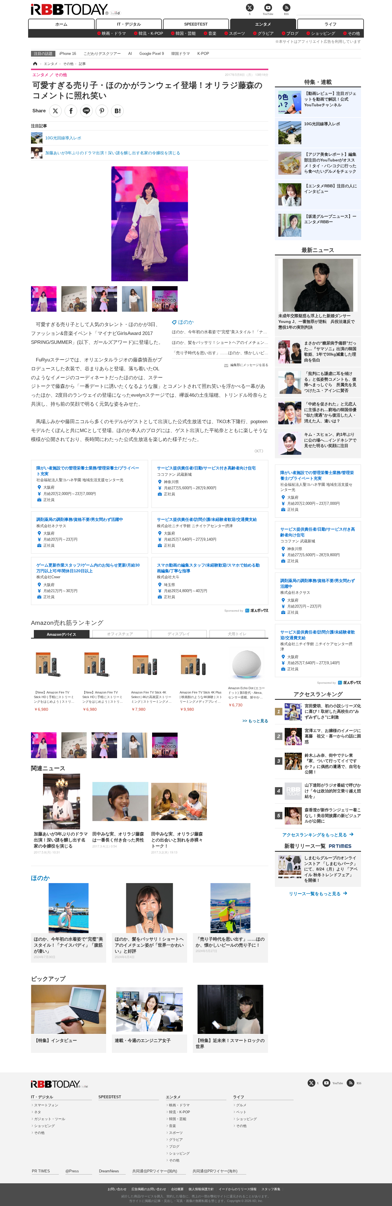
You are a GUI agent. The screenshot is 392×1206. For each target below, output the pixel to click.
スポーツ (237, 33)
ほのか (186, 322)
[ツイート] (55, 111)
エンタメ (263, 24)
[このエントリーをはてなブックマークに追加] (117, 111)
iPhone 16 (67, 53)
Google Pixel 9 (151, 53)
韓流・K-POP (151, 33)
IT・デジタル (129, 24)
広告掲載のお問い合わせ (148, 1189)
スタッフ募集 (270, 1189)
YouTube (338, 1083)
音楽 (212, 33)
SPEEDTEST (196, 24)
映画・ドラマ (114, 33)
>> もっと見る (255, 720)
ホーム (61, 24)
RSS (359, 1083)
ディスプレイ (179, 634)
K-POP (203, 53)
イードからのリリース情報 (238, 1189)
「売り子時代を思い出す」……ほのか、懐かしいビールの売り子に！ (234, 352)
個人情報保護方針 (201, 1189)
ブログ (292, 33)
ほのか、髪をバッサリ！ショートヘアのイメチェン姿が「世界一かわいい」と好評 (246, 342)
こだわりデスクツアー (102, 53)
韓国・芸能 (186, 33)
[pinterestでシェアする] (102, 111)
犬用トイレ (237, 634)
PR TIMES (41, 1171)
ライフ (331, 24)
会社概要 (177, 1189)
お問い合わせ (117, 1189)
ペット (241, 1112)
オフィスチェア (120, 634)
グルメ (241, 1105)
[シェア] (71, 111)
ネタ (37, 1112)
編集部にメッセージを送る (249, 365)
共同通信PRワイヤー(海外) (215, 1171)
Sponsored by (233, 610)
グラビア (266, 33)
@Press (72, 1171)
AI (130, 53)
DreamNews (109, 1171)
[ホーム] (34, 64)
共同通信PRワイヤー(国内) (154, 1171)
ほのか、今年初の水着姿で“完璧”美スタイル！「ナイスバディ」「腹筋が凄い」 (243, 332)
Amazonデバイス (61, 635)
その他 (354, 33)
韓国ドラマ (180, 53)
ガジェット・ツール (49, 1119)
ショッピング (323, 33)
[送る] (86, 111)
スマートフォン (46, 1105)
